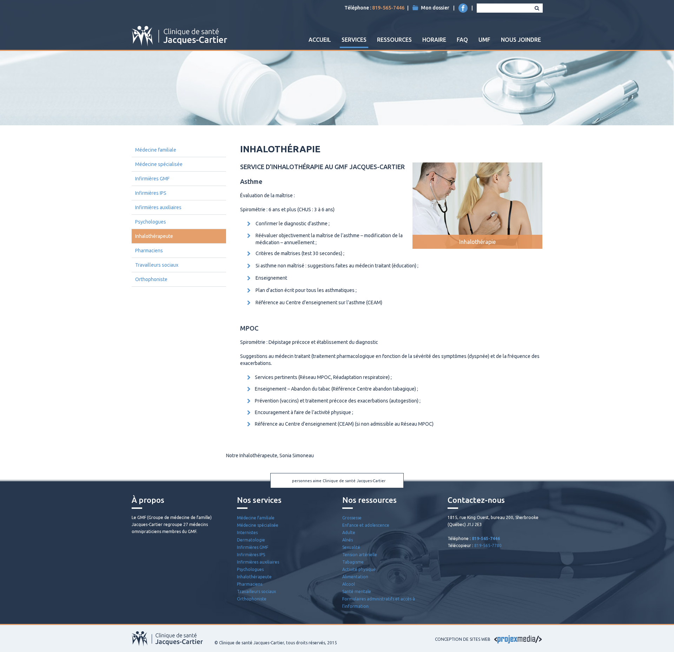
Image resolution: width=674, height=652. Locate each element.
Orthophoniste (151, 279)
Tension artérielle (359, 554)
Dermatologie (251, 540)
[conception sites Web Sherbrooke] (518, 639)
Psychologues (150, 222)
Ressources (394, 39)
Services (354, 39)
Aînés (347, 540)
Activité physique (359, 569)
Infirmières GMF (152, 178)
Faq (462, 39)
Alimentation (355, 576)
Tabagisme (353, 562)
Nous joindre (521, 39)
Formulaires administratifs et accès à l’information (378, 602)
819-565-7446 (388, 8)
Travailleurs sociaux (156, 265)
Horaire (434, 39)
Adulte (348, 532)
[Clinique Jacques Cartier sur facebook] (463, 8)
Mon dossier (435, 8)
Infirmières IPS (150, 193)
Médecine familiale (155, 150)
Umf (484, 39)
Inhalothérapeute (154, 236)
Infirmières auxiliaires (158, 207)
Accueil (320, 39)
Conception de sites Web (462, 639)
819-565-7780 (488, 545)
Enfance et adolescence (365, 525)
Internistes (247, 532)
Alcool (348, 584)
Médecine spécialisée (159, 164)
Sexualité (351, 547)
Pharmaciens (149, 250)
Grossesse (352, 517)
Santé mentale (356, 591)
